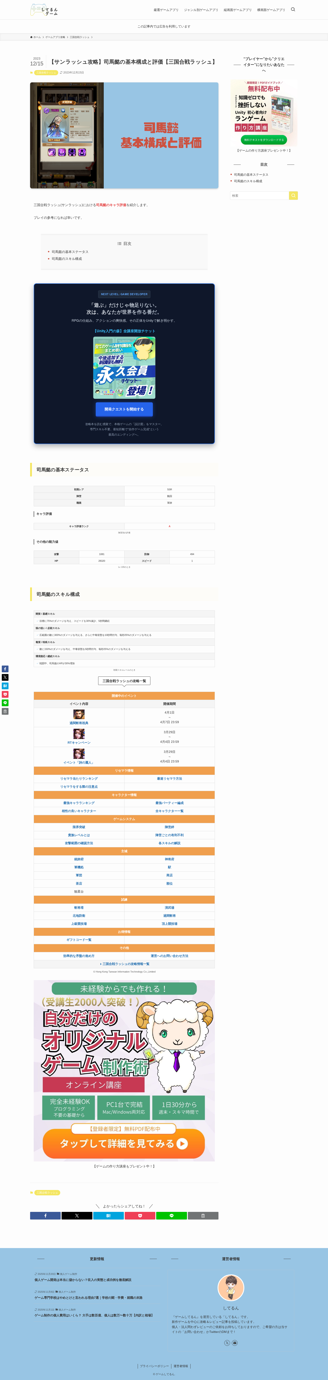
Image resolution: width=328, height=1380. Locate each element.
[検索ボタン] (293, 9)
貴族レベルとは (79, 835)
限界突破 (79, 827)
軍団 (79, 875)
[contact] (235, 1343)
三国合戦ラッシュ (46, 72)
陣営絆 (169, 827)
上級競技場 (79, 923)
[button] (45, 1215)
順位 (169, 883)
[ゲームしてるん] (44, 10)
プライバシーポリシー (154, 1366)
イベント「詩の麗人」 (79, 762)
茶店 (79, 883)
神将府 (169, 859)
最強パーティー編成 (170, 803)
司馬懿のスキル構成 (67, 259)
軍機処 (79, 867)
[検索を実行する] (293, 195)
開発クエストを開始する (124, 408)
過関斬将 (169, 915)
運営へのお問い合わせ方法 (169, 956)
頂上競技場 (169, 923)
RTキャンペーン (79, 742)
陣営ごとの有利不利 (170, 835)
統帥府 (79, 859)
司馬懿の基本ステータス (70, 252)
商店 (169, 875)
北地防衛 (79, 915)
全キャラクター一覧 (170, 811)
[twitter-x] (227, 1343)
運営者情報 (181, 1366)
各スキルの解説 (170, 843)
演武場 (169, 907)
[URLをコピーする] (203, 1215)
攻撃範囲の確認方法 (79, 843)
